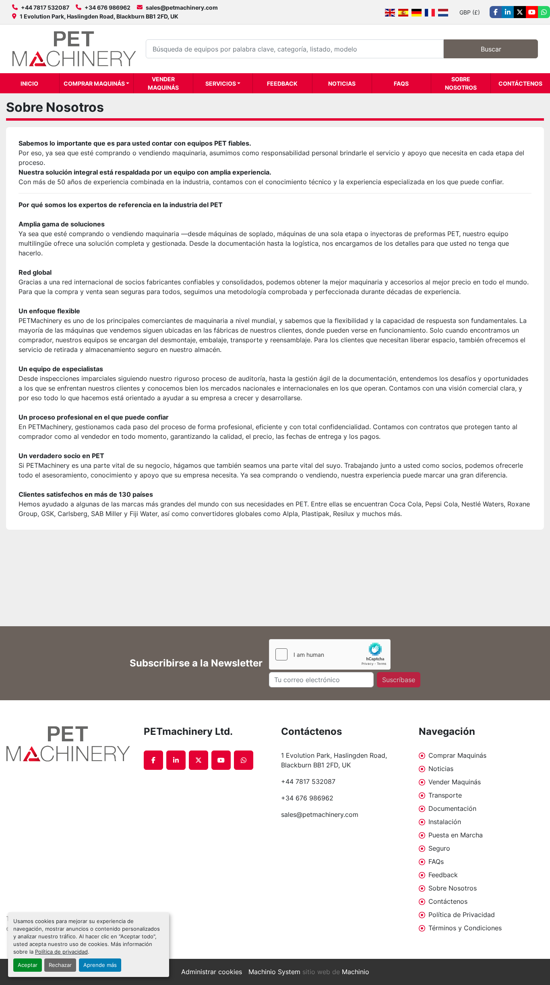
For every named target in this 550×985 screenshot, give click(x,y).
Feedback (282, 83)
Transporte (445, 795)
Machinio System (274, 972)
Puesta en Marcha (455, 835)
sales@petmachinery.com (182, 7)
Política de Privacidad (461, 915)
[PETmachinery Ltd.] (69, 744)
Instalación (444, 822)
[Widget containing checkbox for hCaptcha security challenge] (330, 654)
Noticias (342, 83)
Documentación (452, 808)
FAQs (401, 83)
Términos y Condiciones (465, 928)
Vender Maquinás (163, 83)
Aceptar (27, 965)
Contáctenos (520, 83)
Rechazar (60, 965)
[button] (97, 83)
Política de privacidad (61, 952)
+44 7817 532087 (45, 7)
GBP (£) (469, 12)
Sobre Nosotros (461, 83)
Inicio (29, 83)
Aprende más (100, 965)
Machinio (355, 972)
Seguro (439, 848)
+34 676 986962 (107, 7)
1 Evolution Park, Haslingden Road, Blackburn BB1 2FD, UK (99, 16)
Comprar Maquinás (94, 83)
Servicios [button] (220, 83)
